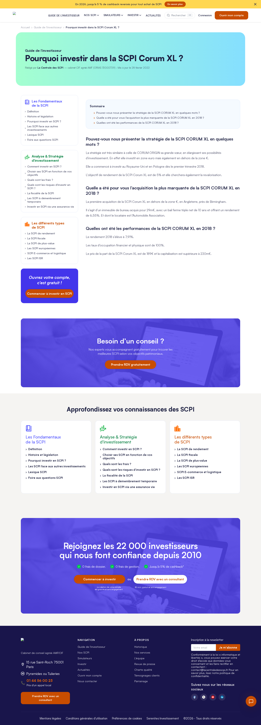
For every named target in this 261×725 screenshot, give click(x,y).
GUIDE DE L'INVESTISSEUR (63, 15)
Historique (140, 646)
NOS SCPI (90, 15)
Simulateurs (85, 658)
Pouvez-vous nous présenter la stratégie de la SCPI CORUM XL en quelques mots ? (148, 112)
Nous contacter (87, 681)
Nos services (142, 652)
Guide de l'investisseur (91, 646)
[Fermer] (255, 4)
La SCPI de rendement (40, 233)
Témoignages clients (147, 675)
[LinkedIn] (222, 697)
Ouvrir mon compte (231, 15)
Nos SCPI (83, 652)
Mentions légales (50, 718)
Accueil (25, 27)
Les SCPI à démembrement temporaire (43, 199)
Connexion (205, 15)
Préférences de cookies (127, 718)
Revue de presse (144, 664)
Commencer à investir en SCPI (49, 294)
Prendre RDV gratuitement (130, 364)
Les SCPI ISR (34, 258)
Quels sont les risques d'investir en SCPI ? (47, 186)
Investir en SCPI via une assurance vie (49, 206)
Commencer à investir (99, 579)
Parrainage (141, 681)
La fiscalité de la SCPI (39, 193)
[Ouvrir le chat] (251, 701)
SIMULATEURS (112, 15)
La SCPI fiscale (35, 238)
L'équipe (139, 658)
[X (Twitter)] (203, 697)
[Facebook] (194, 697)
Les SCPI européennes (40, 248)
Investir (82, 664)
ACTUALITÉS (153, 15)
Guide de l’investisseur (48, 27)
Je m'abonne (228, 647)
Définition (32, 111)
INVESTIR (133, 15)
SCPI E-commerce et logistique (45, 253)
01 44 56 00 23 (40, 680)
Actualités (84, 669)
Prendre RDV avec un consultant (160, 579)
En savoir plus (175, 4)
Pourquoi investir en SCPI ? (43, 121)
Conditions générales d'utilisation (86, 718)
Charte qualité (143, 669)
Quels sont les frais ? (39, 179)
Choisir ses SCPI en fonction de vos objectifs (48, 173)
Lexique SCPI (34, 134)
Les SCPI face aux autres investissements (41, 128)
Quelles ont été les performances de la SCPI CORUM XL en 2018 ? (137, 122)
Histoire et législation (39, 116)
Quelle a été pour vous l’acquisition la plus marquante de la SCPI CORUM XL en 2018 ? (150, 117)
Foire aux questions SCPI (41, 139)
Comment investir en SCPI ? (43, 166)
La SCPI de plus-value (39, 243)
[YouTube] (212, 697)
